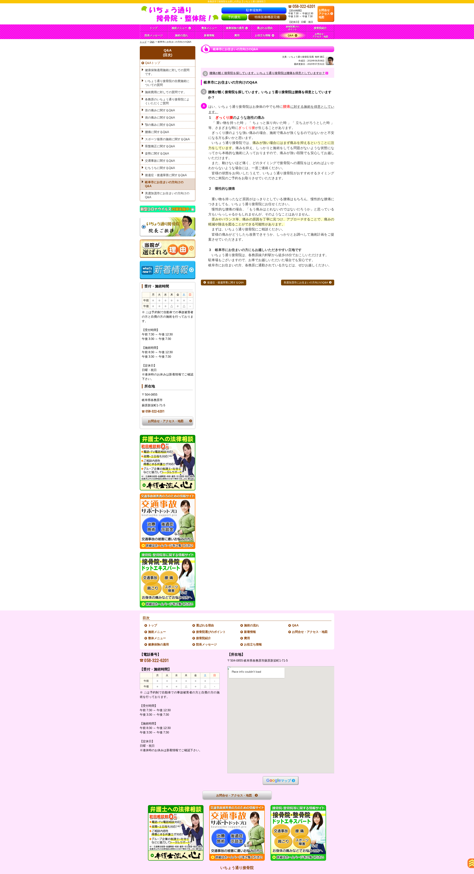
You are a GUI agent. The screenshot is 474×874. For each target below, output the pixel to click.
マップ (278, 780)
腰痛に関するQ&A (157, 132)
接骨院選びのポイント (211, 631)
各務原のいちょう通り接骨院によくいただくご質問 (167, 101)
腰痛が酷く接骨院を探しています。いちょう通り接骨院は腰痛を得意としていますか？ (267, 73)
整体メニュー (157, 638)
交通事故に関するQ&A (160, 160)
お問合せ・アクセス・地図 (165, 421)
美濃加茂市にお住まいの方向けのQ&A (306, 282)
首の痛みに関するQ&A (160, 110)
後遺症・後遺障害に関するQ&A (225, 282)
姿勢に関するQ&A (157, 153)
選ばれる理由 (205, 625)
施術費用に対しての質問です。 (165, 92)
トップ (154, 27)
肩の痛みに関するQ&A (160, 117)
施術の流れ (251, 625)
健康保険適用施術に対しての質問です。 (167, 72)
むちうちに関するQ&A (160, 167)
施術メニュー (157, 631)
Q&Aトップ (152, 62)
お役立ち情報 (253, 644)
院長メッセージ (206, 644)
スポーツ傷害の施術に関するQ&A (167, 139)
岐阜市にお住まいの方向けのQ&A (164, 184)
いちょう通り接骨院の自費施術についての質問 (167, 82)
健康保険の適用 (158, 644)
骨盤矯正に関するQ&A (160, 146)
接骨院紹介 (203, 638)
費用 (247, 638)
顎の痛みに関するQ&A (160, 124)
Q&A (152, 42)
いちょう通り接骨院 (237, 868)
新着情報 (250, 631)
